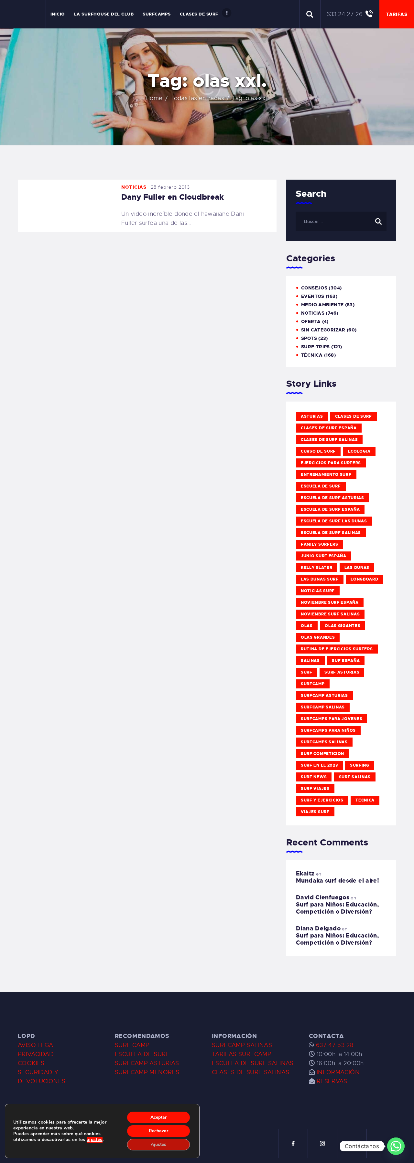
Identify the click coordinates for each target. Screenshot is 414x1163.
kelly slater (316, 567)
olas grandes (318, 637)
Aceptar (158, 1117)
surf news (314, 777)
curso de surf (318, 451)
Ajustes (158, 1144)
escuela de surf (321, 486)
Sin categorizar (323, 330)
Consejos (314, 288)
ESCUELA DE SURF (142, 1054)
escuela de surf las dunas (334, 521)
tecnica (365, 800)
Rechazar (158, 1131)
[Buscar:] (341, 221)
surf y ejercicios (322, 800)
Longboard (364, 579)
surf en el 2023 (319, 765)
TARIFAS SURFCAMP (241, 1054)
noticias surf (318, 590)
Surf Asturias (341, 672)
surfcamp (313, 683)
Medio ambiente (322, 305)
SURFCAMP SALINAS (242, 1045)
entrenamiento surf (326, 474)
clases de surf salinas (329, 439)
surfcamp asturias (324, 695)
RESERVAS (332, 1081)
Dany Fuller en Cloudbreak (172, 197)
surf (306, 672)
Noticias (134, 187)
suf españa (346, 660)
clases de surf (353, 416)
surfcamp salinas (323, 707)
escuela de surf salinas (331, 532)
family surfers (319, 544)
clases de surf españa (329, 428)
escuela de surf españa (330, 509)
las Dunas (356, 567)
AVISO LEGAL (37, 1045)
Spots (309, 338)
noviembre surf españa (330, 602)
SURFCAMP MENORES (147, 1072)
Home (154, 98)
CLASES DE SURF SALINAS (250, 1072)
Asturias (312, 416)
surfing (359, 765)
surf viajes (315, 788)
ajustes (95, 1140)
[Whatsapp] (396, 1146)
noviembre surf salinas (330, 614)
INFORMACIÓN (338, 1072)
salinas (310, 660)
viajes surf (315, 811)
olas (307, 625)
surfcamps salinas (324, 742)
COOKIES (31, 1063)
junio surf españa (323, 556)
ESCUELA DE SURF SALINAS (253, 1063)
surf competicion (322, 753)
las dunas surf (320, 579)
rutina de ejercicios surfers (337, 649)
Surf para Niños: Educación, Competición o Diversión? (337, 908)
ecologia (359, 451)
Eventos (312, 296)
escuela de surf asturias (332, 497)
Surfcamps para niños (328, 730)
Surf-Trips (315, 347)
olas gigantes (342, 625)
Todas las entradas (197, 98)
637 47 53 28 (334, 1045)
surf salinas (355, 777)
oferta (311, 321)
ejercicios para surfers (331, 463)
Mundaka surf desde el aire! (337, 880)
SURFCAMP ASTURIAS (147, 1063)
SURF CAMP (132, 1045)
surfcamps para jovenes (331, 718)
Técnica (312, 355)
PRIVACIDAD (36, 1054)
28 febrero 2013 (170, 187)
